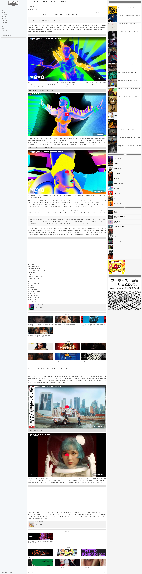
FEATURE (5, 22)
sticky (38, 307)
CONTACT (3, 32)
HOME (4, 10)
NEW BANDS (6, 20)
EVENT (4, 16)
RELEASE (5, 14)
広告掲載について (4, 28)
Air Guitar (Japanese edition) (39, 521)
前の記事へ (30, 572)
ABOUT (3, 26)
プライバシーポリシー (5, 30)
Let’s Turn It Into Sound (39, 304)
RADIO (4, 18)
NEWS (4, 12)
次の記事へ (104, 572)
